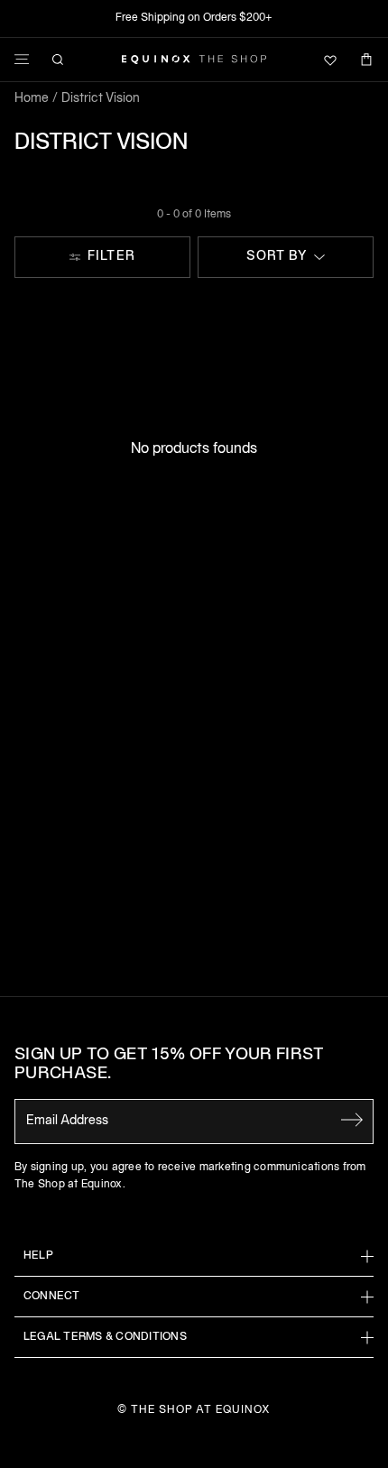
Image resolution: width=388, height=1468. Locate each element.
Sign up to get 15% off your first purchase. (169, 1065)
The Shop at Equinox (201, 1410)
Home (31, 99)
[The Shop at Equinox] (194, 59)
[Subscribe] (352, 1119)
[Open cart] (366, 59)
